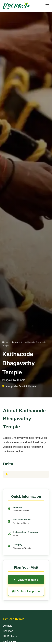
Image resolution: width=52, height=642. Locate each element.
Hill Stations (10, 636)
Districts (7, 625)
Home (5, 342)
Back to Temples (27, 579)
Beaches (8, 631)
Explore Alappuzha (28, 591)
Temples (16, 342)
